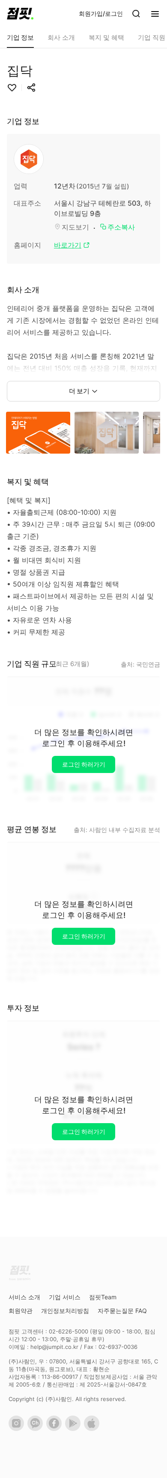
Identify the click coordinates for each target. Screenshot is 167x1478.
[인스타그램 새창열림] (18, 1428)
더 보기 (79, 391)
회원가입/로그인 (101, 13)
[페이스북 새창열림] (55, 1428)
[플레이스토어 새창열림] (74, 1428)
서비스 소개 (24, 1297)
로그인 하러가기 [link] (83, 764)
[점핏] (20, 14)
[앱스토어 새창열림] (93, 1428)
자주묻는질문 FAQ (122, 1310)
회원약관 (21, 1310)
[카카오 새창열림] (36, 1428)
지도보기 (75, 227)
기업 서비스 (65, 1297)
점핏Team (102, 1297)
